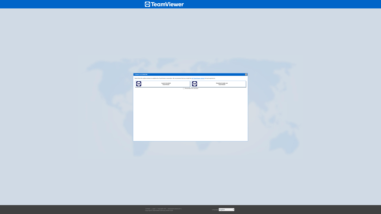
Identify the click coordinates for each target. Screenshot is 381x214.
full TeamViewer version (198, 78)
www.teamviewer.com (174, 209)
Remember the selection (191, 88)
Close (246, 74)
